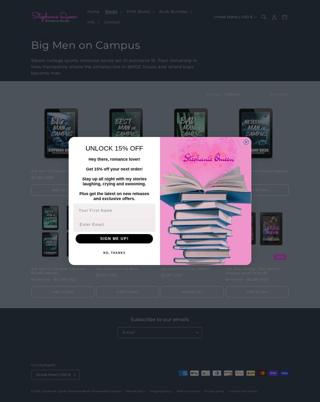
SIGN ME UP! (114, 239)
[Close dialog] (246, 142)
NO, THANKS (114, 252)
